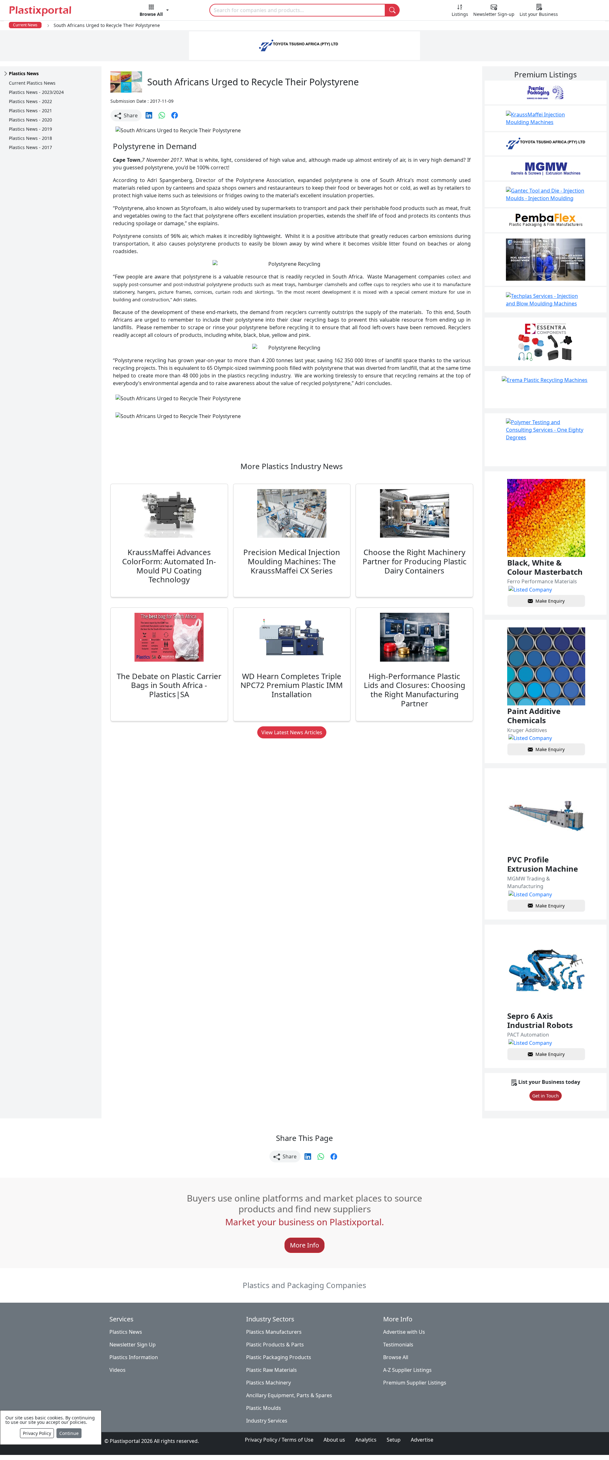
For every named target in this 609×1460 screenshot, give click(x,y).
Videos (117, 1369)
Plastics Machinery (268, 1382)
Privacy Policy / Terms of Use (279, 1439)
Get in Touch (545, 1096)
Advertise (422, 1439)
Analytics (366, 1439)
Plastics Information (133, 1357)
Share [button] (130, 115)
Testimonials (398, 1344)
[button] (154, 11)
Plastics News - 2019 (30, 129)
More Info (304, 1245)
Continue (69, 1433)
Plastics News (125, 1331)
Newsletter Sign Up (132, 1344)
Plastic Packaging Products (278, 1357)
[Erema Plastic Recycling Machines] (545, 389)
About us (334, 1439)
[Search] (392, 10)
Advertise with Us (404, 1331)
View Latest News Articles (291, 732)
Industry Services (266, 1420)
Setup (394, 1439)
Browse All (395, 1357)
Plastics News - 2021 (30, 111)
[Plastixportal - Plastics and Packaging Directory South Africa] (54, 10)
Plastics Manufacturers (274, 1331)
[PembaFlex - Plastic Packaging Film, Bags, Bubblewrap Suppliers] (545, 220)
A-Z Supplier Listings (407, 1369)
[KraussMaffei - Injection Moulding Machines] (545, 118)
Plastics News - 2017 (30, 147)
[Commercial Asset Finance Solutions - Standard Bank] (545, 260)
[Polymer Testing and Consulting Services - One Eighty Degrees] (545, 439)
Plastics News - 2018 (30, 138)
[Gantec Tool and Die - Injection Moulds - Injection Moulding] (545, 194)
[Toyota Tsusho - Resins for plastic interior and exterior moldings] (545, 143)
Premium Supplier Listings (414, 1382)
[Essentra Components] (545, 342)
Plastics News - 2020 (30, 120)
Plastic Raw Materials (271, 1369)
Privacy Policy (37, 1433)
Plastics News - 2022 (30, 101)
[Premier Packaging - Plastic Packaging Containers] (545, 92)
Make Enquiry (550, 601)
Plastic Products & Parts (275, 1344)
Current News (25, 25)
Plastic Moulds (263, 1407)
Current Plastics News (32, 83)
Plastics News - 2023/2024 (36, 92)
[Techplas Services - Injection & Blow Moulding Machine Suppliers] (545, 299)
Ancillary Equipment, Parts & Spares (289, 1395)
